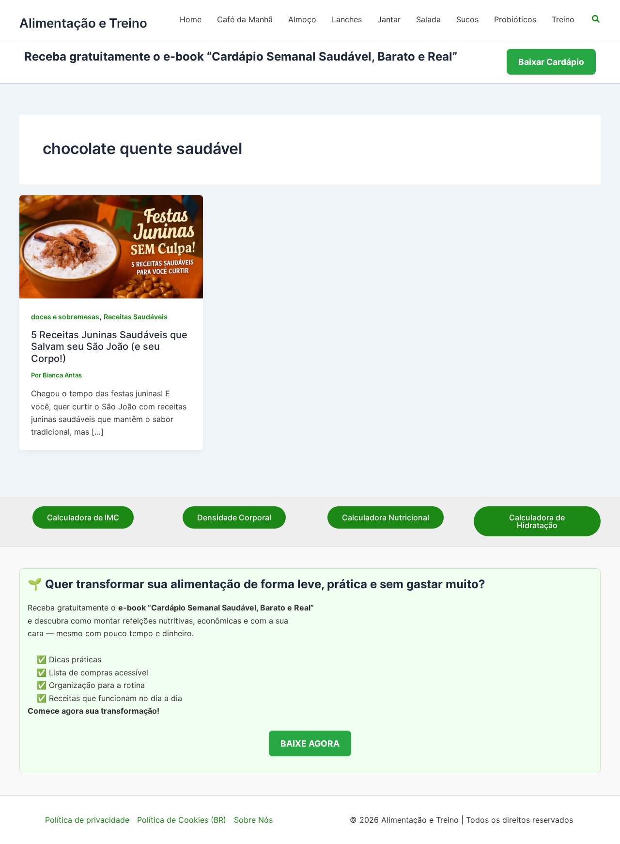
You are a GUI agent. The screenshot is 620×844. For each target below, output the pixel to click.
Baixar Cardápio (551, 62)
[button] (596, 19)
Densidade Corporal (234, 517)
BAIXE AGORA (310, 743)
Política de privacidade (87, 820)
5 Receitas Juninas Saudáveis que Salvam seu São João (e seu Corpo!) (109, 346)
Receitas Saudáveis (136, 317)
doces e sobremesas (65, 317)
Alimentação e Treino (83, 23)
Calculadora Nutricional (385, 517)
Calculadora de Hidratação (537, 521)
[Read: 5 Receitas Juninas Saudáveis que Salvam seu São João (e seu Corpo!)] (111, 246)
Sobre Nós (253, 820)
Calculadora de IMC (83, 517)
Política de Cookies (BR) (181, 820)
